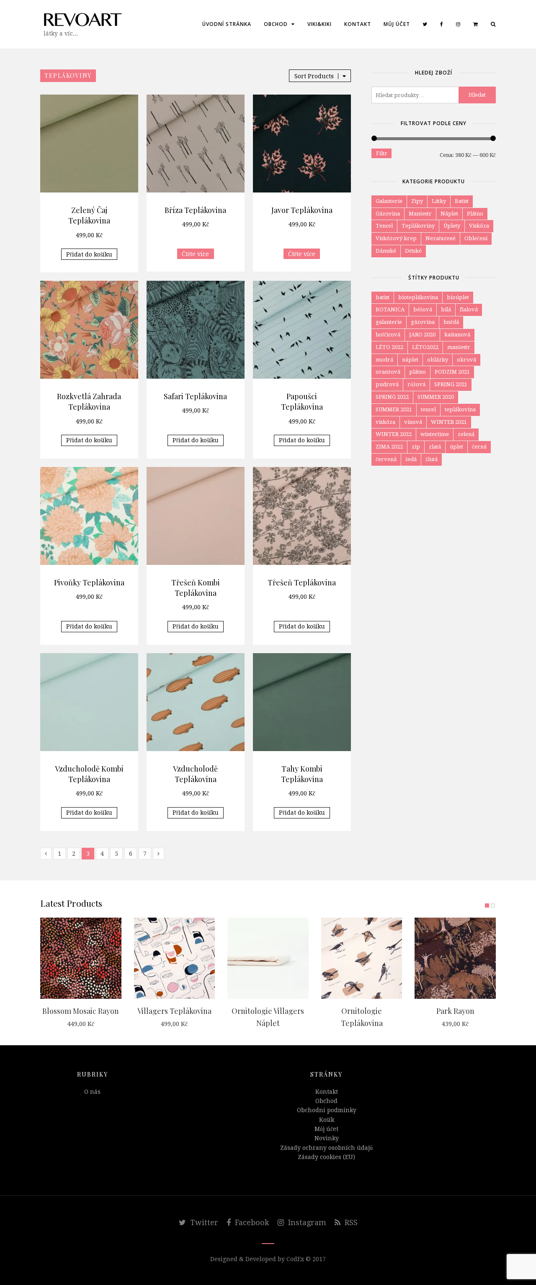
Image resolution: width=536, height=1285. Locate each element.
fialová (469, 309)
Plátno (475, 213)
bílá (446, 309)
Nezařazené (440, 238)
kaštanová (457, 334)
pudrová (387, 384)
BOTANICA (390, 309)
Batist (462, 201)
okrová (466, 360)
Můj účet (397, 24)
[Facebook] (441, 24)
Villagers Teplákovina (174, 1011)
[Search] (493, 24)
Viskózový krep (396, 238)
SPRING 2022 (392, 397)
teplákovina (460, 409)
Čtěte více (195, 254)
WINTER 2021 (449, 422)
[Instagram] (458, 24)
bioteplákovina (418, 297)
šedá (411, 459)
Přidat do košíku (89, 254)
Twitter (203, 1222)
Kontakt (357, 24)
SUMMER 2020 (435, 397)
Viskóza (479, 226)
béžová (422, 309)
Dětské (413, 251)
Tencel (384, 226)
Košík (326, 1119)
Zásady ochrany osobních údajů (326, 1147)
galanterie (389, 322)
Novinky (326, 1138)
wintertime (434, 434)
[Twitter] (425, 24)
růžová (416, 384)
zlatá (435, 447)
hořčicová (388, 334)
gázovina (423, 322)
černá (479, 447)
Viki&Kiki (319, 24)
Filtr (381, 153)
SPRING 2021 (450, 384)
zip (416, 447)
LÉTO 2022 (389, 347)
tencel (428, 409)
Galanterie (389, 201)
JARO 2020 (422, 334)
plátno (417, 372)
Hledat (477, 95)
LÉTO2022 (425, 347)
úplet (456, 447)
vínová (413, 422)
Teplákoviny (418, 226)
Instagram (306, 1222)
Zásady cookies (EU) (326, 1157)
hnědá (451, 322)
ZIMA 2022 (389, 447)
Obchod (276, 24)
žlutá (431, 459)
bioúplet (458, 297)
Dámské (386, 251)
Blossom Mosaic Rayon (80, 1011)
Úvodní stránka (226, 24)
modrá (384, 360)
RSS (350, 1222)
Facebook (251, 1222)
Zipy (417, 201)
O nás (92, 1091)
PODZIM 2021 (452, 372)
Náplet (449, 213)
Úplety (451, 226)
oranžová (388, 372)
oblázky (437, 360)
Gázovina (388, 213)
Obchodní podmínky (326, 1110)
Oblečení (475, 238)
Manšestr (420, 213)
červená (386, 459)
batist (382, 297)
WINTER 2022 (394, 434)
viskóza (385, 422)
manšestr (458, 347)
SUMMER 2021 (394, 409)
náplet (410, 360)
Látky (439, 201)
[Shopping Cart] (475, 24)
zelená (466, 434)
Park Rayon (455, 1011)
